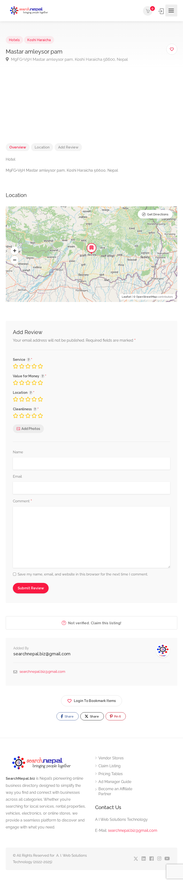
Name (18, 452)
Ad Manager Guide (114, 781)
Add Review (68, 147)
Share (69, 716)
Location (42, 147)
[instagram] (159, 859)
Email (17, 476)
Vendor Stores (111, 758)
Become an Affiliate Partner (115, 791)
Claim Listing (109, 766)
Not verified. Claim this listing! (94, 623)
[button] (14, 251)
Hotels (14, 40)
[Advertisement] (91, 109)
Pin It (117, 716)
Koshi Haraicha (39, 40)
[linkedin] (144, 859)
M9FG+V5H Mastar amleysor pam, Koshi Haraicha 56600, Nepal (69, 59)
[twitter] (136, 859)
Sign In (161, 11)
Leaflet (126, 296)
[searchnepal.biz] (29, 10)
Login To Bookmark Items (95, 701)
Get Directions (157, 214)
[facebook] (151, 859)
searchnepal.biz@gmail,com (132, 830)
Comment (22, 501)
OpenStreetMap (146, 296)
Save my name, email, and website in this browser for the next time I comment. (83, 574)
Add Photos (30, 429)
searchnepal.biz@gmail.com (42, 653)
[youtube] (167, 859)
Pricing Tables (110, 774)
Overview (17, 147)
